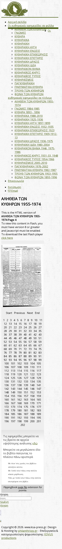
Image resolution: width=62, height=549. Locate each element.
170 (32, 403)
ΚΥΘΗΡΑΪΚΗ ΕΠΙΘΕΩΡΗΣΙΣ (31, 54)
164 (32, 399)
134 (32, 381)
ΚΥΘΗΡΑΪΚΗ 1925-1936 (29, 119)
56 (25, 342)
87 (20, 356)
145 (26, 389)
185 (13, 414)
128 (32, 378)
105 (39, 363)
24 (25, 327)
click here (7, 238)
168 (19, 403)
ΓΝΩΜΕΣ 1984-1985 (27, 108)
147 (39, 389)
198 (19, 421)
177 (39, 407)
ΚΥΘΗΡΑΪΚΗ (22, 43)
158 (32, 396)
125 (13, 378)
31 (20, 331)
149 (13, 392)
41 (30, 334)
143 (13, 389)
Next (30, 313)
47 (20, 338)
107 (13, 367)
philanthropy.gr (28, 531)
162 (19, 399)
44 (5, 338)
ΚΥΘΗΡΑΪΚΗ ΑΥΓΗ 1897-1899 (32, 123)
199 (26, 421)
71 (20, 349)
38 (15, 334)
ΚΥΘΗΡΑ (20, 36)
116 (32, 371)
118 (6, 374)
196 (6, 421)
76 (5, 352)
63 (20, 345)
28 (5, 331)
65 (30, 345)
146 (32, 389)
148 (6, 392)
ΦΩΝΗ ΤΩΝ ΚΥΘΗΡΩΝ (29, 94)
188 (32, 414)
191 (13, 417)
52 (5, 342)
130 (6, 381)
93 (10, 360)
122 (32, 374)
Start (9, 313)
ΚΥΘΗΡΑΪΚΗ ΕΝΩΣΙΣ (27, 51)
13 (10, 324)
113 (13, 371)
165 (39, 399)
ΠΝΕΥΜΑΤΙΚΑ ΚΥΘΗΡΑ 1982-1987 (35, 170)
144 (19, 389)
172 (6, 407)
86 (15, 356)
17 (30, 324)
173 (13, 407)
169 (26, 403)
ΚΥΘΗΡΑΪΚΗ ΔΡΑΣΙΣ (27, 62)
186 (19, 414)
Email (14, 191)
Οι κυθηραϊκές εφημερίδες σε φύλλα (31, 25)
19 (40, 324)
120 (19, 374)
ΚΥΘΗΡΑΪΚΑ (22, 40)
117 (39, 371)
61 (10, 345)
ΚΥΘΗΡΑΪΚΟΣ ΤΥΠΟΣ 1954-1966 (34, 159)
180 (19, 410)
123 (39, 374)
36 (5, 334)
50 (35, 338)
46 (15, 338)
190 (6, 417)
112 (6, 371)
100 (6, 363)
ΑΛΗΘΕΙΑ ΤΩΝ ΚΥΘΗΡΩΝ (30, 29)
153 (39, 392)
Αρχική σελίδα (17, 22)
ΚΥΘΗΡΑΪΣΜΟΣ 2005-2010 (31, 163)
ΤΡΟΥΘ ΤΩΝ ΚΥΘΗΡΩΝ (29, 90)
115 (26, 371)
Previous (19, 313)
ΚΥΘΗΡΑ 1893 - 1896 (27, 112)
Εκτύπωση (14, 187)
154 (6, 396)
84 (5, 356)
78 (15, 352)
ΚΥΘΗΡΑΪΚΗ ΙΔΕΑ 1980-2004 (32, 145)
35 (40, 331)
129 (39, 378)
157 (26, 396)
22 (15, 327)
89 (30, 356)
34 (35, 331)
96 (25, 360)
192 (19, 417)
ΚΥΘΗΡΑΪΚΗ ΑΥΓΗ (26, 47)
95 (20, 360)
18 (35, 324)
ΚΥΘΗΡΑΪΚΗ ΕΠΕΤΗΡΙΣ (29, 58)
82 (35, 352)
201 (39, 421)
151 (26, 392)
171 (39, 403)
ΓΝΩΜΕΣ (20, 33)
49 (30, 338)
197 (13, 421)
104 (32, 363)
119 (13, 374)
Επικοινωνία (16, 181)
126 (19, 378)
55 (20, 342)
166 (6, 403)
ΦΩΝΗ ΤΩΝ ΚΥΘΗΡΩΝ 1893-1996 (36, 177)
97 (30, 360)
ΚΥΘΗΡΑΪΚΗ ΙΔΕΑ (25, 65)
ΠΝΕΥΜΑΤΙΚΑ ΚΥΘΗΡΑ (29, 87)
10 (35, 320)
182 (32, 410)
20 (5, 327)
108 (19, 367)
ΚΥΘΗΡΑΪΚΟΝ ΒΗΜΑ (27, 69)
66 (35, 345)
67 (40, 345)
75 (40, 349)
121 (26, 374)
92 (5, 360)
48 (25, 338)
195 (39, 417)
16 (25, 324)
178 (6, 410)
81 (30, 352)
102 (19, 363)
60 (5, 345)
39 (20, 334)
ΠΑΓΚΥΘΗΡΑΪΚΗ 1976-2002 (31, 166)
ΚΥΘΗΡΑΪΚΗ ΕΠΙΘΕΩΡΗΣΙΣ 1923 (34, 130)
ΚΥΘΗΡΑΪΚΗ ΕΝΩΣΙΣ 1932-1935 (34, 127)
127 (26, 378)
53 (10, 342)
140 (32, 385)
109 (26, 367)
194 (32, 417)
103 (26, 363)
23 (20, 327)
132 (19, 381)
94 (15, 360)
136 (6, 385)
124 (6, 378)
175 (26, 407)
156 (19, 396)
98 (35, 360)
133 (26, 381)
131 (13, 381)
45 (10, 338)
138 (19, 385)
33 (30, 331)
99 (40, 360)
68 (5, 349)
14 (15, 324)
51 (40, 338)
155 (13, 396)
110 (32, 367)
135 (39, 381)
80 (25, 352)
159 (39, 396)
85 (10, 356)
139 (26, 385)
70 (15, 349)
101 (13, 363)
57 (30, 342)
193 (26, 417)
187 (26, 414)
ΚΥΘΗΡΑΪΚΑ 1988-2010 (29, 116)
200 (32, 421)
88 (25, 356)
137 (13, 385)
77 (10, 352)
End (37, 313)
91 (40, 356)
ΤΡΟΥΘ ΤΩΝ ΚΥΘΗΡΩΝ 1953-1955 (36, 174)
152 (32, 392)
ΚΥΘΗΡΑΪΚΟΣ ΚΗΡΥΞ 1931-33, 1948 (36, 155)
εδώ (35, 443)
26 (35, 327)
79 (20, 352)
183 (39, 410)
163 (26, 399)
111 (39, 367)
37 (10, 334)
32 (25, 331)
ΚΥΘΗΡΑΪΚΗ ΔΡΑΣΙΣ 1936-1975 (34, 141)
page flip (22, 487)
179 (13, 410)
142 (6, 389)
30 (15, 331)
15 (20, 324)
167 (13, 403)
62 (15, 345)
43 (40, 334)
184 (6, 414)
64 (25, 345)
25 (30, 327)
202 (23, 425)
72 (25, 349)
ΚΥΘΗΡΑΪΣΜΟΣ (24, 80)
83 (40, 352)
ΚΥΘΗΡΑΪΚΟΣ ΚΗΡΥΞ (27, 72)
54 (15, 342)
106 (6, 367)
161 (13, 399)
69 (10, 349)
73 (30, 349)
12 (5, 324)
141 (39, 385)
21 (10, 327)
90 (35, 356)
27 (40, 327)
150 (19, 392)
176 (32, 407)
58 (35, 342)
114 (19, 371)
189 (39, 414)
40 (25, 334)
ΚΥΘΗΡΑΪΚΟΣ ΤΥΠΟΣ (28, 76)
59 (40, 342)
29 (10, 331)
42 (35, 334)
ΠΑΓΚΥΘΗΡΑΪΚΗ (25, 83)
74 (35, 349)
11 (40, 320)
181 (26, 410)
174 (19, 407)
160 (6, 399)
